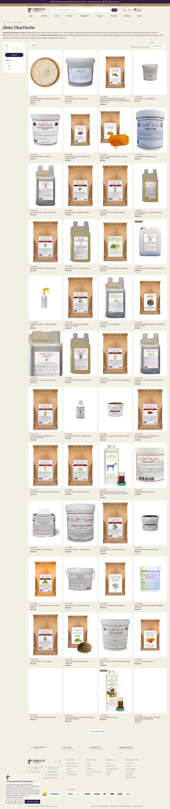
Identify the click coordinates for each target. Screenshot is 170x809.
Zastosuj (14, 55)
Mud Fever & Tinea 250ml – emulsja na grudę (78, 436)
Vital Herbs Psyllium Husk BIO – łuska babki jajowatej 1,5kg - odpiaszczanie (147, 718)
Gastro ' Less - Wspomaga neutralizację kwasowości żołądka (76, 325)
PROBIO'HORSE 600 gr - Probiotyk (145, 492)
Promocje (127, 16)
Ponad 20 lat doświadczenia (115, 5)
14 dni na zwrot (63, 5)
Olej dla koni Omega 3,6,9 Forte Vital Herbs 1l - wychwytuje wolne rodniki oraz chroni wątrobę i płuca (114, 493)
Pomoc (140, 5)
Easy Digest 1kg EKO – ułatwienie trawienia (42, 268)
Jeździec (44, 16)
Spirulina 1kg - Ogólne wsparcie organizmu (112, 605)
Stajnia (99, 16)
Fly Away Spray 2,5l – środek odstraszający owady (149, 268)
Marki (139, 16)
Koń (56, 16)
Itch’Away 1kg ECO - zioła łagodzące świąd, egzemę (115, 380)
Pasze (30, 16)
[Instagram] (59, 761)
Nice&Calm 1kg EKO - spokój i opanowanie (77, 492)
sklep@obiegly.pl (52, 772)
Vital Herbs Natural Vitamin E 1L (109, 717)
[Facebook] (55, 761)
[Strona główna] (4, 22)
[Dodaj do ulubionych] (59, 52)
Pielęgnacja (84, 16)
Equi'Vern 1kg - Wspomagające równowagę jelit (114, 268)
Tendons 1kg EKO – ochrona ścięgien (41, 661)
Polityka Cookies (17, 797)
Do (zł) (17, 47)
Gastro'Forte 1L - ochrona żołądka (110, 324)
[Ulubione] (129, 10)
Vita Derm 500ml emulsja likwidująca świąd (43, 717)
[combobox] (83, 10)
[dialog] (23, 789)
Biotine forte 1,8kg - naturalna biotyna (76, 98)
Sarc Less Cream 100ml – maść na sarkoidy (77, 549)
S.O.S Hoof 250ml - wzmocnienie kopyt (41, 549)
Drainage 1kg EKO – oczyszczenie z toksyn (77, 212)
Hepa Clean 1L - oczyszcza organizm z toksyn (43, 380)
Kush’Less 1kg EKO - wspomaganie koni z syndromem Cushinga (42, 436)
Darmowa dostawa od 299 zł (36, 5)
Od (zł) (6, 47)
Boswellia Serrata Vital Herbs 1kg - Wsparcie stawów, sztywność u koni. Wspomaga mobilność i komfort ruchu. (115, 100)
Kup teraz (115, 1)
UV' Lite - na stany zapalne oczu (144, 661)
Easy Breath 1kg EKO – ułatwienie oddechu (112, 212)
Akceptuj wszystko (32, 801)
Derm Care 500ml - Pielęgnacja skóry (145, 156)
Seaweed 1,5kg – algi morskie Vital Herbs (147, 549)
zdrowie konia (39, 33)
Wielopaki (113, 16)
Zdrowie (69, 16)
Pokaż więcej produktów (97, 731)
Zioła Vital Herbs (17, 22)
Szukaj (114, 10)
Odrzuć (20, 801)
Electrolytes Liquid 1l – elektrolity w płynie (77, 268)
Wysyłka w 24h (87, 5)
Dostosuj (10, 801)
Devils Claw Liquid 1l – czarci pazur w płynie (43, 212)
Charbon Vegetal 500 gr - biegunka (40, 156)
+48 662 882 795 (35, 772)
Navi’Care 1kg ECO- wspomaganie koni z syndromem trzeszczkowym (146, 436)
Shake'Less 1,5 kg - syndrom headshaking (77, 605)
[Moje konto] (124, 10)
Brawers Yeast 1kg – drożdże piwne (145, 98)
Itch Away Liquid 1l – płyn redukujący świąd (78, 380)
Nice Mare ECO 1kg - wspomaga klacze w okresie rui (45, 492)
